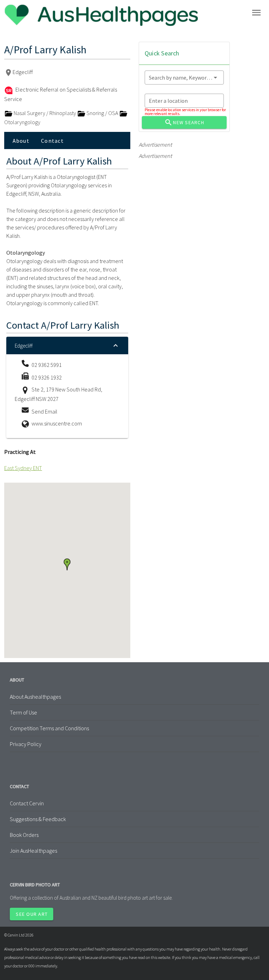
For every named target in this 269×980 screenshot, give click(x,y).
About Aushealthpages (35, 696)
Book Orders (24, 834)
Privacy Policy (25, 743)
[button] (67, 564)
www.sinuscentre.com (57, 423)
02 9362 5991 (47, 364)
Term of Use (23, 712)
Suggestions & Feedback (38, 819)
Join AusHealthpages (33, 850)
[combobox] (184, 78)
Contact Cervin (27, 803)
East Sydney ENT (23, 467)
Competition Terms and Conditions (49, 728)
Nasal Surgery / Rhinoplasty (45, 112)
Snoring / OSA (102, 112)
